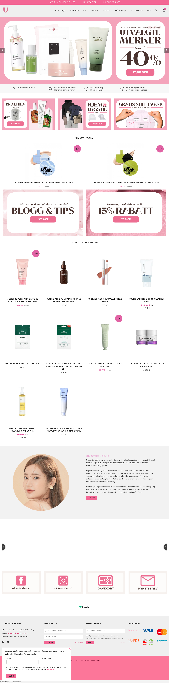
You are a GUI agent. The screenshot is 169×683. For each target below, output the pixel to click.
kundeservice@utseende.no (17, 633)
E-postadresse (45, 658)
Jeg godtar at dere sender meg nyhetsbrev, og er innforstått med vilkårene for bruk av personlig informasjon (104, 637)
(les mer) (50, 670)
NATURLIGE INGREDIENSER (62, 2)
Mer (149, 10)
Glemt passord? (78, 642)
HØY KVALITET (89, 2)
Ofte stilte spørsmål (90, 660)
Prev (2, 50)
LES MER (92, 498)
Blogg (74, 660)
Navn (8, 658)
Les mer (122, 643)
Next (166, 50)
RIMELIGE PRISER (111, 2)
